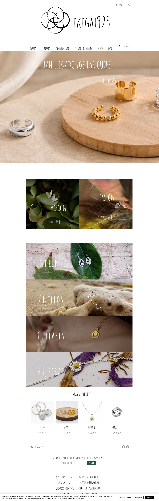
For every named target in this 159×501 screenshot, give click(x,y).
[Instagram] (127, 446)
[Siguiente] (131, 412)
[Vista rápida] (42, 412)
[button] (119, 5)
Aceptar (149, 497)
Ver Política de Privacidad (76, 498)
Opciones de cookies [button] (124, 497)
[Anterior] (27, 412)
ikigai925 (91, 22)
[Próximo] (147, 107)
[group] (79, 421)
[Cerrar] (156, 497)
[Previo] (12, 107)
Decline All (138, 497)
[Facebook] (123, 446)
